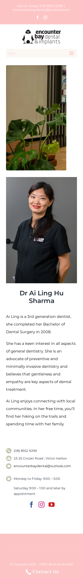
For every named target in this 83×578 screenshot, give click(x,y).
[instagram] (41, 505)
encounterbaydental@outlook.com (41, 10)
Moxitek (67, 564)
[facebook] (31, 505)
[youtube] (52, 505)
